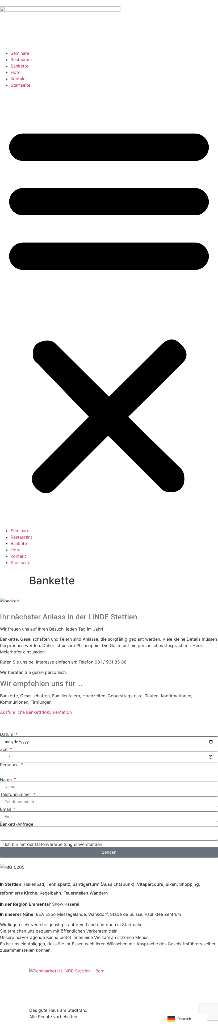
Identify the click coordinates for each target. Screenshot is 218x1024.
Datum (7, 734)
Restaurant (21, 59)
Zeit (4, 749)
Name (6, 779)
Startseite (20, 85)
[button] (109, 307)
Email (6, 809)
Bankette (19, 66)
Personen (10, 764)
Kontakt (18, 78)
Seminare (20, 53)
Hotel (16, 72)
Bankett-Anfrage (16, 824)
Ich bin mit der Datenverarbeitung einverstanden (53, 844)
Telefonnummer (16, 794)
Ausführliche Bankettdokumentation (36, 712)
